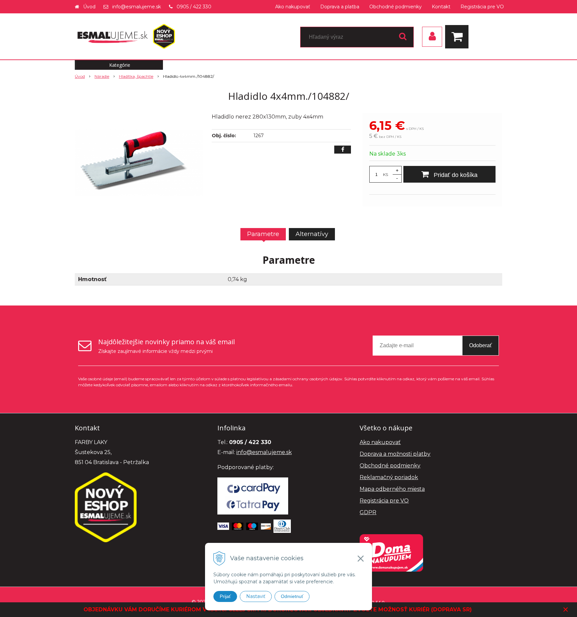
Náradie (101, 76)
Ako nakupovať (292, 7)
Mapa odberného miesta (392, 489)
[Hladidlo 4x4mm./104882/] (139, 163)
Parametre (263, 234)
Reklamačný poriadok (389, 477)
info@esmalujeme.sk (136, 7)
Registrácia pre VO (482, 7)
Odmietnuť (292, 596)
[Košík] (458, 36)
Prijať (225, 596)
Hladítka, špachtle (136, 76)
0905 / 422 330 (194, 7)
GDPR (368, 512)
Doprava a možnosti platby (395, 454)
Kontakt (441, 7)
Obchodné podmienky (395, 7)
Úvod (89, 7)
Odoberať (480, 345)
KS (385, 174)
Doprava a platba (339, 7)
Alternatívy (312, 234)
